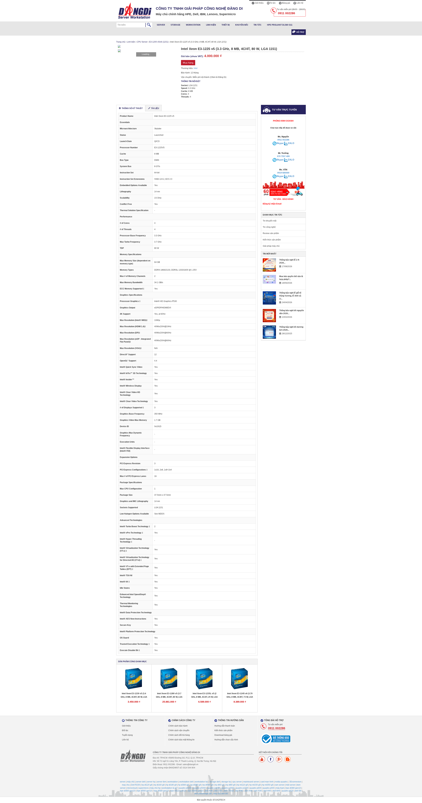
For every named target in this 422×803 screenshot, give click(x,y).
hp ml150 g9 (255, 785)
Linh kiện (211, 25)
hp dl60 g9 (219, 785)
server (122, 782)
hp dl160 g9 (159, 785)
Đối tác (125, 730)
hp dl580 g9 (208, 785)
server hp (151, 782)
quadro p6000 (185, 788)
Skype (279, 143)
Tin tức (273, 3)
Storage (175, 25)
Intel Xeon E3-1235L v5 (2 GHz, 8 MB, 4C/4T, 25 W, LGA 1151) (204, 695)
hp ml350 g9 (267, 785)
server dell (140, 782)
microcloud (132, 788)
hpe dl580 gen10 (161, 791)
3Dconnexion (295, 782)
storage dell (214, 782)
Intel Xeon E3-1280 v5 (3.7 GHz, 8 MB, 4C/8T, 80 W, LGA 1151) (169, 695)
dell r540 (258, 791)
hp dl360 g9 (183, 785)
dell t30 (298, 791)
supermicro (143, 788)
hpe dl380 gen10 (293, 788)
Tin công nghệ (269, 227)
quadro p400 (268, 788)
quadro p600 (255, 788)
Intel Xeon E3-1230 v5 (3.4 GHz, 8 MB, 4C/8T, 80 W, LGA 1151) (134, 695)
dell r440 (249, 791)
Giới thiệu (259, 3)
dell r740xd (229, 791)
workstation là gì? (170, 788)
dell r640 (209, 791)
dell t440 (267, 791)
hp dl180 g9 (171, 785)
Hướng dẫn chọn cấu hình (226, 740)
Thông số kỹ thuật (132, 108)
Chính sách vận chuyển (178, 730)
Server (161, 25)
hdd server (290, 785)
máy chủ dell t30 (220, 793)
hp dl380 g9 (195, 785)
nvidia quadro (281, 782)
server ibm (161, 782)
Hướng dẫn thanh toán (224, 726)
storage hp (226, 782)
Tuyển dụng (127, 735)
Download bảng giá (223, 735)
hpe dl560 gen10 (144, 791)
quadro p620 (287, 791)
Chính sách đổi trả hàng (179, 735)
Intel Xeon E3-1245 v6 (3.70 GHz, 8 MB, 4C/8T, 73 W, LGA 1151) (239, 695)
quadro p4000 (213, 788)
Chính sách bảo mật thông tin (181, 740)
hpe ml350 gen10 (195, 791)
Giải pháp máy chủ (271, 246)
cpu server (237, 782)
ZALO (291, 143)
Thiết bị (226, 25)
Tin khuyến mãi (269, 221)
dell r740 (218, 791)
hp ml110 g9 (242, 785)
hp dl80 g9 (230, 785)
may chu (126, 785)
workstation (173, 782)
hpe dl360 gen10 (127, 791)
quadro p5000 (199, 788)
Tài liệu (155, 108)
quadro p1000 (242, 788)
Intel (195, 68)
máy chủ (131, 782)
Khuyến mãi (241, 25)
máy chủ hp (155, 788)
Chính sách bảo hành (178, 726)
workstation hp (201, 782)
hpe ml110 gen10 (178, 791)
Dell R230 (135, 785)
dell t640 (276, 791)
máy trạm (280, 788)
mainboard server (251, 782)
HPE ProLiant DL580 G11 (279, 25)
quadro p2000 (228, 788)
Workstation (193, 25)
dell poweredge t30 (203, 793)
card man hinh (267, 782)
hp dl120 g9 (147, 785)
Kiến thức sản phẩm (272, 240)
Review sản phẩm (271, 233)
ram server (279, 785)
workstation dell (186, 782)
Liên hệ (299, 3)
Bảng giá (286, 3)
